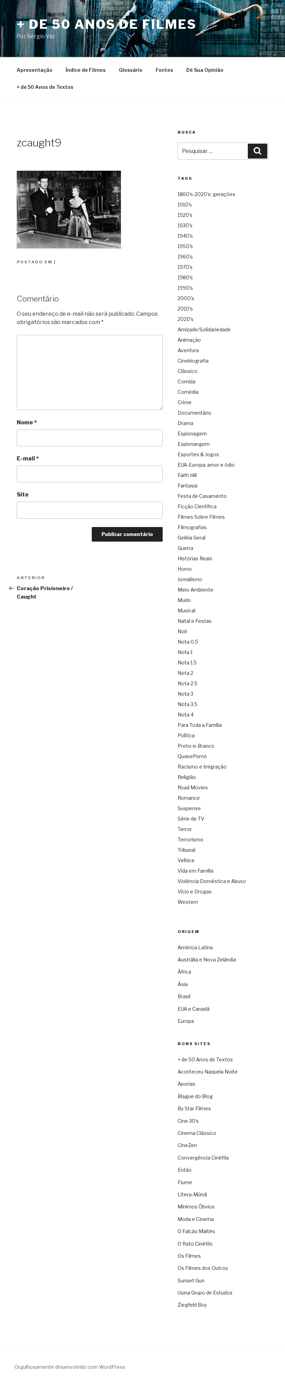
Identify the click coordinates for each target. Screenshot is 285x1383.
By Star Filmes (194, 1108)
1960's (185, 257)
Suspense (189, 808)
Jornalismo (190, 579)
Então (185, 1170)
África (184, 972)
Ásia (183, 984)
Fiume (185, 1182)
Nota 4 (186, 715)
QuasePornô (192, 756)
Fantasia (187, 486)
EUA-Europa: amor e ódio (206, 465)
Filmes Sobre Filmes (201, 517)
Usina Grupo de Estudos (205, 1293)
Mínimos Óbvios (196, 1207)
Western (188, 902)
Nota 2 (185, 673)
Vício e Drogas (195, 891)
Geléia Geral (191, 538)
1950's (185, 246)
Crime (185, 402)
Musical (186, 610)
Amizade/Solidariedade (204, 329)
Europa (186, 1021)
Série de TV (191, 819)
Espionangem (194, 444)
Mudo (184, 600)
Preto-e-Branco (196, 746)
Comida (186, 381)
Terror (185, 829)
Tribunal (186, 850)
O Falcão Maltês (196, 1231)
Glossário (130, 70)
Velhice (186, 860)
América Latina (195, 947)
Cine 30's (188, 1121)
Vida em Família (195, 871)
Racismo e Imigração (202, 767)
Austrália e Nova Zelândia (207, 959)
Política (186, 735)
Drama (185, 423)
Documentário (194, 413)
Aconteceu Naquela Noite (208, 1072)
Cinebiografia (193, 361)
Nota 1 (185, 652)
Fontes (164, 70)
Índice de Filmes (86, 70)
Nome (27, 422)
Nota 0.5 (188, 642)
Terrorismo (190, 839)
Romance (189, 798)
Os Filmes (189, 1256)
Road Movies (193, 787)
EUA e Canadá (194, 1009)
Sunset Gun (191, 1280)
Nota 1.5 (187, 662)
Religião (187, 777)
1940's (185, 236)
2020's (186, 319)
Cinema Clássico (197, 1133)
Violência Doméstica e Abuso (212, 881)
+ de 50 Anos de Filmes (107, 24)
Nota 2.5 (187, 683)
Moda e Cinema (196, 1219)
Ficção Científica (197, 506)
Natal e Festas (195, 621)
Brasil (184, 996)
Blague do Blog (195, 1096)
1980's (185, 277)
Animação (189, 340)
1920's (185, 215)
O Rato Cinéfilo (195, 1244)
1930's (185, 225)
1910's (185, 204)
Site (22, 494)
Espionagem (192, 433)
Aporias (186, 1084)
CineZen (187, 1145)
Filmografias (192, 527)
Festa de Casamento (202, 496)
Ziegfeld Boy (192, 1305)
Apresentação (34, 70)
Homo (185, 569)
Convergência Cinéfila (203, 1158)
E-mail (28, 458)
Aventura (188, 350)
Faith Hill (187, 475)
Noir (182, 631)
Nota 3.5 (187, 704)
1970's (185, 267)
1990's (185, 288)
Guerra (185, 548)
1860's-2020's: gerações (206, 194)
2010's (185, 309)
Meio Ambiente (195, 590)
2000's (186, 298)
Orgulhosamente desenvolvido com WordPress (70, 1367)
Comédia (188, 392)
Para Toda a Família (200, 725)
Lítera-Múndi (192, 1194)
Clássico (187, 371)
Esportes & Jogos (198, 454)
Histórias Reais (195, 558)
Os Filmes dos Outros (203, 1268)
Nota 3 (185, 694)
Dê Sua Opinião (204, 70)
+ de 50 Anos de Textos (45, 87)
